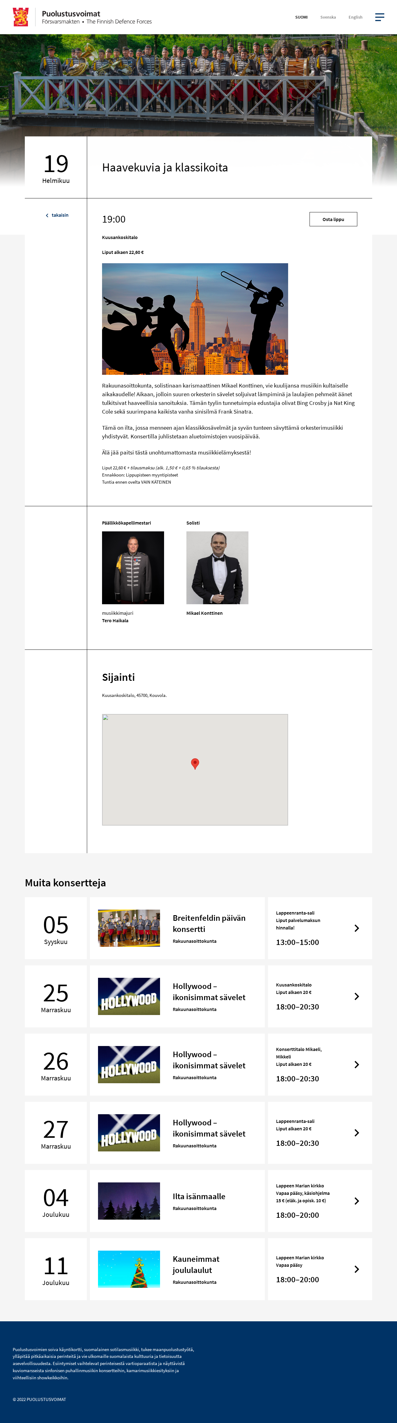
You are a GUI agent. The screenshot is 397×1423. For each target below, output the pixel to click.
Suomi (301, 17)
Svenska (328, 17)
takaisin (60, 215)
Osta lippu (333, 219)
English (356, 17)
